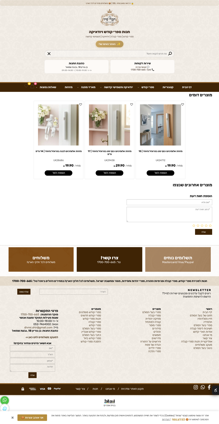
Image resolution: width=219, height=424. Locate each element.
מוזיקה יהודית (153, 318)
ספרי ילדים (155, 348)
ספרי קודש (147, 87)
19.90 (171, 165)
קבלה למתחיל (153, 322)
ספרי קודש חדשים (91, 315)
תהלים (157, 331)
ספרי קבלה (154, 315)
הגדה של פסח (153, 344)
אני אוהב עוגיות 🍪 (32, 416)
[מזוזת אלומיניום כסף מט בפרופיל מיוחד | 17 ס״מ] (109, 144)
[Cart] (32, 86)
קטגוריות (168, 87)
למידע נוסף (178, 417)
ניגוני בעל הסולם (203, 348)
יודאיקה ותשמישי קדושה (118, 87)
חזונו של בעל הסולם (201, 315)
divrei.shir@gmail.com (38, 327)
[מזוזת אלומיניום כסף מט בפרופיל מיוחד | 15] (160, 144)
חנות (94, 388)
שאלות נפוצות (48, 87)
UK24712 (160, 160)
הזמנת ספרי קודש (91, 341)
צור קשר (207, 338)
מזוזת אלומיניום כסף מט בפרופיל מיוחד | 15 (160, 151)
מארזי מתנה (88, 87)
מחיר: (179, 165)
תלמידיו (208, 322)
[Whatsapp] (4, 400)
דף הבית (187, 87)
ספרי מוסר (155, 325)
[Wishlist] (26, 86)
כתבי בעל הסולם (91, 335)
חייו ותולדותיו (205, 318)
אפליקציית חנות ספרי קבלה (196, 341)
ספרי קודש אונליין (91, 331)
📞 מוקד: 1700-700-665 (142, 69)
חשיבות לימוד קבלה (201, 328)
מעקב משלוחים (203, 344)
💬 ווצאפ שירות (142, 67)
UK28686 (58, 160)
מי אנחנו (207, 335)
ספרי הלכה (154, 351)
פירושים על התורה (150, 341)
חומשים (156, 335)
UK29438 (109, 160)
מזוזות (69, 87)
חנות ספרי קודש (92, 318)
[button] (160, 173)
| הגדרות (166, 417)
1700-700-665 (106, 262)
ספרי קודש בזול (92, 338)
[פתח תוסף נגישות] (215, 390)
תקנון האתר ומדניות (132, 388)
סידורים (156, 328)
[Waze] (4, 408)
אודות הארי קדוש (202, 331)
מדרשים (156, 338)
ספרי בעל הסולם (203, 325)
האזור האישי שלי (109, 44)
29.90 (120, 165)
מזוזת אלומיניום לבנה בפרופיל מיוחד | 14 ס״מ (59, 151)
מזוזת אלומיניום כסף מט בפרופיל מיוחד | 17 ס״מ (109, 153)
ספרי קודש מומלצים (90, 312)
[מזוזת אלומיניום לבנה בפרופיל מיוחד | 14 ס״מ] (58, 144)
